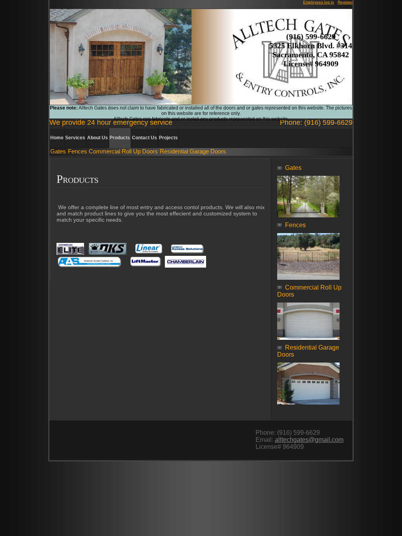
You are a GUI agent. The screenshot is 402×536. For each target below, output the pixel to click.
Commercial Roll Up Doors (123, 151)
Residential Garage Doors (193, 151)
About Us (97, 137)
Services (75, 137)
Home (57, 137)
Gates (58, 151)
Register (345, 2)
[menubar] (114, 138)
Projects (168, 137)
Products (120, 137)
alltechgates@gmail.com (309, 439)
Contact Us (144, 137)
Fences (77, 151)
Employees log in (318, 2)
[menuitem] (57, 138)
